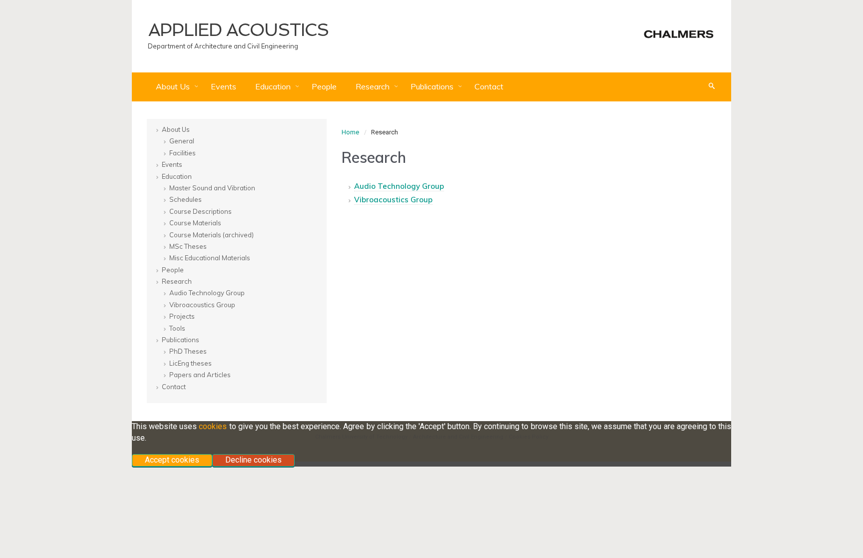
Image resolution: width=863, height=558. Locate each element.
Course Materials (195, 223)
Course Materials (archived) (211, 235)
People (324, 86)
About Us (174, 86)
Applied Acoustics (238, 29)
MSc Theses (188, 246)
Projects (182, 316)
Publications (433, 86)
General (181, 141)
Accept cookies (172, 460)
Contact (488, 86)
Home (350, 132)
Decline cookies (253, 460)
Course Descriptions (200, 211)
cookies (213, 426)
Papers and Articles (200, 375)
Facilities (182, 153)
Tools (177, 328)
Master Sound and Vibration (212, 188)
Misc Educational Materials (209, 258)
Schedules (185, 199)
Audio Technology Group (399, 186)
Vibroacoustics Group (393, 199)
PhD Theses (188, 351)
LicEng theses (190, 363)
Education (274, 86)
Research (374, 86)
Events (223, 86)
